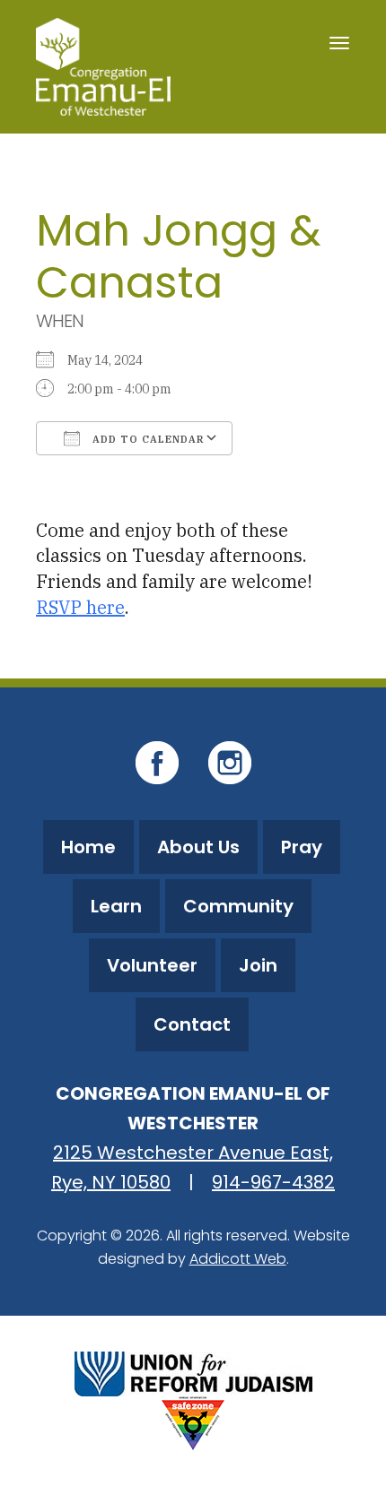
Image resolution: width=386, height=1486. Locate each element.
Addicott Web (237, 1258)
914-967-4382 (273, 1182)
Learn (116, 906)
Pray (301, 847)
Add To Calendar (147, 439)
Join (258, 965)
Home (88, 847)
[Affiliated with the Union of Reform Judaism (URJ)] (193, 1372)
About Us (198, 847)
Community (238, 906)
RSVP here (80, 607)
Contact (192, 1024)
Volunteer (152, 965)
